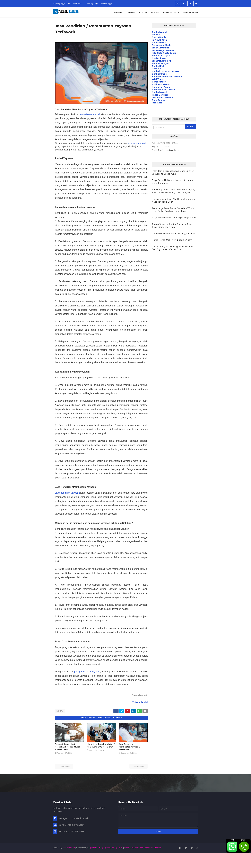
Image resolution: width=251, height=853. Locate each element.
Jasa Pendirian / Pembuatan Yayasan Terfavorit (129, 747)
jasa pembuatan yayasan (87, 671)
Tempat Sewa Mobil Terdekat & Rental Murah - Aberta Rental (68, 747)
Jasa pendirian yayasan (67, 493)
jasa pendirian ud (137, 143)
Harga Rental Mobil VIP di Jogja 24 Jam (172, 240)
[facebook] (177, 3)
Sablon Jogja (106, 3)
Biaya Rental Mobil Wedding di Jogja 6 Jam (174, 217)
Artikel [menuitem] (155, 12)
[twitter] (183, 3)
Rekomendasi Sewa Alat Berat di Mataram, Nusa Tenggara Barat (173, 200)
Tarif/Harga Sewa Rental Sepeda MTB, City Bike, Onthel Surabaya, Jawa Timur (173, 210)
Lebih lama (138, 766)
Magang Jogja (59, 3)
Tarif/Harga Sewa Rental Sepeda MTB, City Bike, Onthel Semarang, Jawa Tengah (173, 191)
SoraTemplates (69, 848)
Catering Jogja (92, 3)
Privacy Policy (117, 848)
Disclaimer (128, 848)
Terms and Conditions (143, 848)
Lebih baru (65, 766)
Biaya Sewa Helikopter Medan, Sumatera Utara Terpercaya (172, 182)
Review (60, 711)
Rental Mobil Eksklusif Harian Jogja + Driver (174, 233)
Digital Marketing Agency (99, 848)
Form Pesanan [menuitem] (190, 12)
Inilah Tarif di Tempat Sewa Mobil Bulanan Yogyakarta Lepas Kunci (173, 172)
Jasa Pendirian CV (75, 3)
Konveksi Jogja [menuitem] (171, 12)
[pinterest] (195, 3)
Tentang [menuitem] (118, 12)
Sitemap (157, 848)
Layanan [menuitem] (131, 12)
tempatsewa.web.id (90, 114)
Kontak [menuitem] (143, 12)
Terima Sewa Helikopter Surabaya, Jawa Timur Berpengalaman (172, 225)
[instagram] (189, 3)
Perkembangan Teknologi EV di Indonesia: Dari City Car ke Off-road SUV (173, 248)
